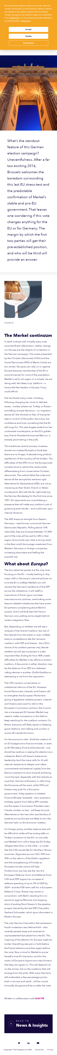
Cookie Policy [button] (14, 18)
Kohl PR (39, 998)
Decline (28, 36)
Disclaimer (39, 1050)
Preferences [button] (25, 21)
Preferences (28, 43)
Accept (28, 29)
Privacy (50, 1050)
